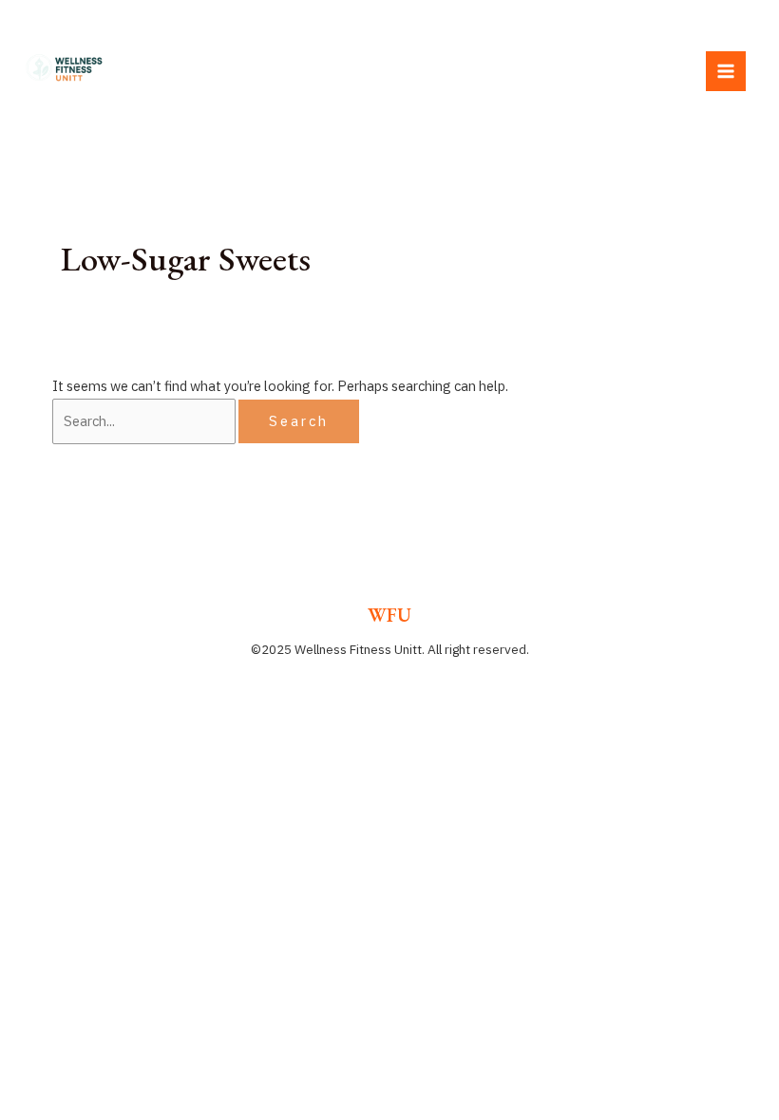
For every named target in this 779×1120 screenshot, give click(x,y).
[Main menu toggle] (726, 71)
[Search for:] (145, 421)
